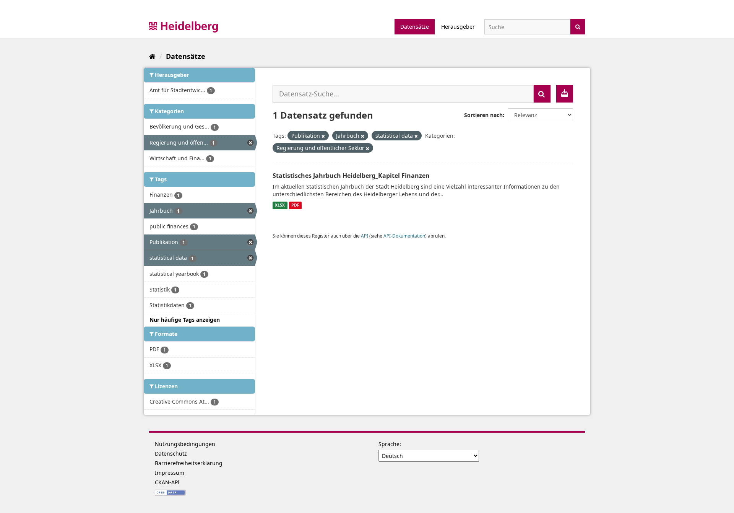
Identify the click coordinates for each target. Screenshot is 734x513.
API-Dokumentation (404, 236)
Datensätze (414, 26)
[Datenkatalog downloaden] (564, 94)
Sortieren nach (483, 115)
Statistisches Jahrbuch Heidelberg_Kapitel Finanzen (351, 175)
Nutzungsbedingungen (185, 444)
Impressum (169, 472)
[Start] (152, 56)
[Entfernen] (323, 136)
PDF (295, 205)
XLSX (280, 205)
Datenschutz (171, 453)
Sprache (388, 444)
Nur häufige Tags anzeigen (184, 319)
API (364, 236)
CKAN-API (167, 482)
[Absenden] (578, 26)
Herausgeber (458, 26)
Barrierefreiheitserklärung (188, 463)
